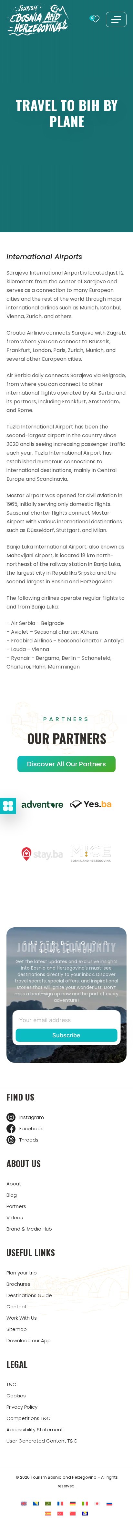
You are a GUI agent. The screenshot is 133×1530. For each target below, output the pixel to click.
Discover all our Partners (66, 764)
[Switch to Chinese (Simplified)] (72, 1513)
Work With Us (21, 1317)
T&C (11, 1384)
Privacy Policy (21, 1407)
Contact (16, 1306)
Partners (16, 1206)
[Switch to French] (60, 1503)
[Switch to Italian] (85, 1503)
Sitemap (16, 1329)
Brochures (18, 1284)
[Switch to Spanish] (48, 1513)
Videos (14, 1217)
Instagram (31, 1117)
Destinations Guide (29, 1295)
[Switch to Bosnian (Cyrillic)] (85, 1513)
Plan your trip (21, 1272)
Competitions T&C (28, 1418)
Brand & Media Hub (29, 1228)
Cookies (16, 1395)
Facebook (31, 1128)
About (13, 1183)
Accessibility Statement (34, 1429)
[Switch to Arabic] (48, 1503)
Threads (28, 1139)
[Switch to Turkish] (60, 1513)
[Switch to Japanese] (97, 1503)
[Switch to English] (23, 1503)
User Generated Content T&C (41, 1440)
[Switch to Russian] (109, 1503)
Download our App (28, 1340)
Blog (11, 1195)
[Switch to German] (72, 1503)
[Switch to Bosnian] (36, 1503)
